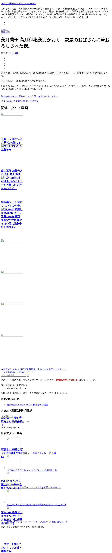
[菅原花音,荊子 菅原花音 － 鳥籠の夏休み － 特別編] (13, 450)
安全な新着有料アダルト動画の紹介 (18, 3)
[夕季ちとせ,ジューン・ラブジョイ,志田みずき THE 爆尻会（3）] (13, 519)
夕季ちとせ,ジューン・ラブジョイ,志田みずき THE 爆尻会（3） (38, 522)
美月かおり (6, 101)
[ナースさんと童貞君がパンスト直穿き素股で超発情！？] (13, 485)
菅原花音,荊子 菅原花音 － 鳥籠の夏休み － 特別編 (31, 453)
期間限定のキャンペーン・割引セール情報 (27, 404)
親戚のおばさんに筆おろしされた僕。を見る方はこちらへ (29, 96)
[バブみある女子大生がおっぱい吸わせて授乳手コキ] (13, 468)
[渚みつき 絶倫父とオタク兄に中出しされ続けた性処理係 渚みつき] (56, 318)
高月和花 (27, 101)
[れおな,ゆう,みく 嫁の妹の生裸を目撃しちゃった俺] (56, 286)
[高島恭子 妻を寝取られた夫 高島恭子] (56, 223)
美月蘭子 (17, 101)
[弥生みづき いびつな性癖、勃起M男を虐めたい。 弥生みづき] (13, 502)
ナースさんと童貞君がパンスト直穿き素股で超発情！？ (34, 487)
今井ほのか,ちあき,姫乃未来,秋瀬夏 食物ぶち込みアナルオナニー (33, 369)
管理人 (35, 101)
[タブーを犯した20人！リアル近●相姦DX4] (56, 349)
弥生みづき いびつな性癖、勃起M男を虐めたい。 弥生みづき (36, 504)
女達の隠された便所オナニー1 (17, 372)
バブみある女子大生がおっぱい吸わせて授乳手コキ (32, 470)
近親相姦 (13, 53)
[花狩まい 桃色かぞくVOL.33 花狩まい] (56, 255)
